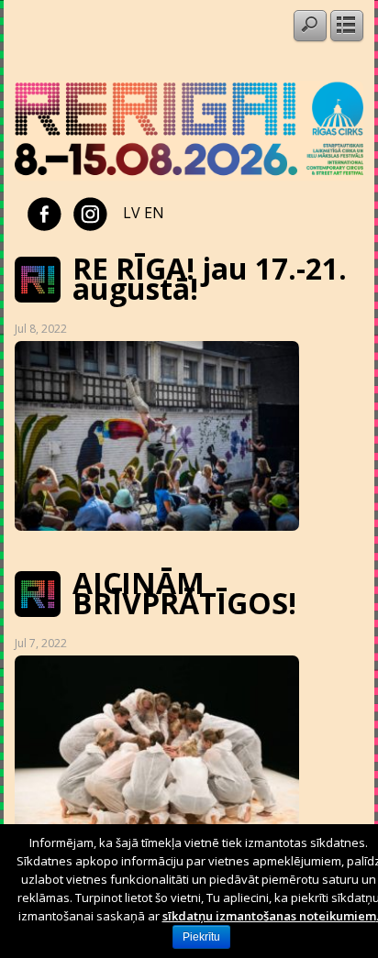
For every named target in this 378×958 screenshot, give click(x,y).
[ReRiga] (188, 175)
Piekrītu (201, 936)
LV (131, 213)
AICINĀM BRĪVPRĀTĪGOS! (184, 592)
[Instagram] (90, 213)
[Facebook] (44, 213)
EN (154, 213)
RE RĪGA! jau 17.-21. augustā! (209, 278)
